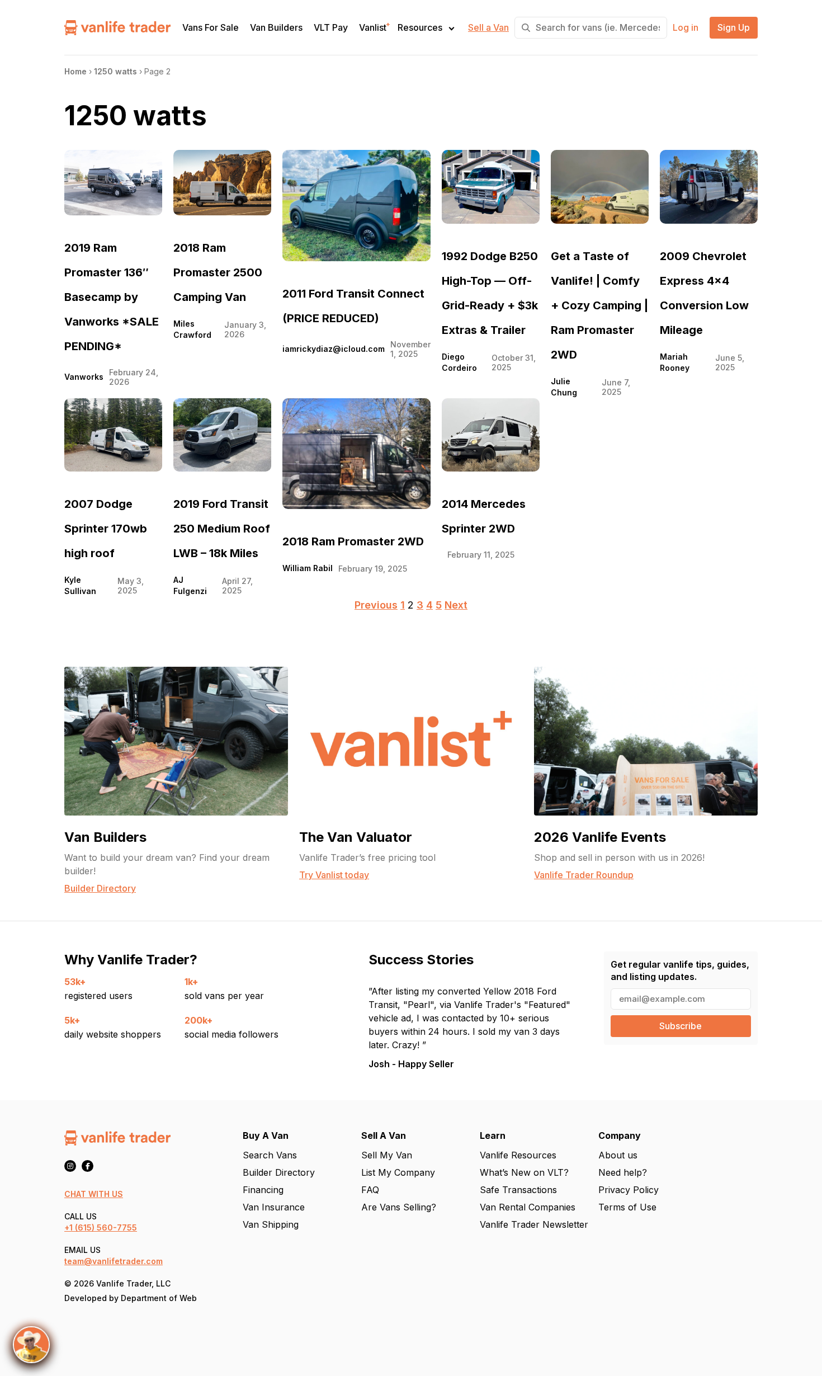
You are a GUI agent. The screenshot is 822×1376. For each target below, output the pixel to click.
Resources (420, 27)
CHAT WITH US (93, 1194)
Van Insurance (274, 1207)
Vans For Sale (210, 27)
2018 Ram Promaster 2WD (353, 541)
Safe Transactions (518, 1189)
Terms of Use (627, 1207)
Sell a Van (488, 27)
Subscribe (680, 1025)
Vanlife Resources (518, 1155)
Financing (263, 1189)
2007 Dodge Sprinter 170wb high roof (105, 528)
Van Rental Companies (527, 1207)
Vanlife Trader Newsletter (534, 1224)
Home (75, 71)
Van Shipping (271, 1224)
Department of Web (159, 1298)
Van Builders (276, 27)
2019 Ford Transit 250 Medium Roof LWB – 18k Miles (221, 528)
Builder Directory (279, 1172)
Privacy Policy (628, 1189)
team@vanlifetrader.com (113, 1261)
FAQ (370, 1189)
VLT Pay (331, 27)
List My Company (398, 1172)
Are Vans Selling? (398, 1207)
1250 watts (115, 71)
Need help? (622, 1172)
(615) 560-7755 (106, 1227)
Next (456, 605)
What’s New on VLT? (524, 1172)
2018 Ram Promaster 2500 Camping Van (217, 272)
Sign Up (733, 27)
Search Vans (270, 1155)
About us (617, 1155)
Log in (685, 27)
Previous (376, 605)
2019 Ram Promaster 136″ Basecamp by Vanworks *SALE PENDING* (111, 297)
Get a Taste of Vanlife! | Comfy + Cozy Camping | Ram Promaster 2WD (599, 305)
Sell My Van (386, 1155)
